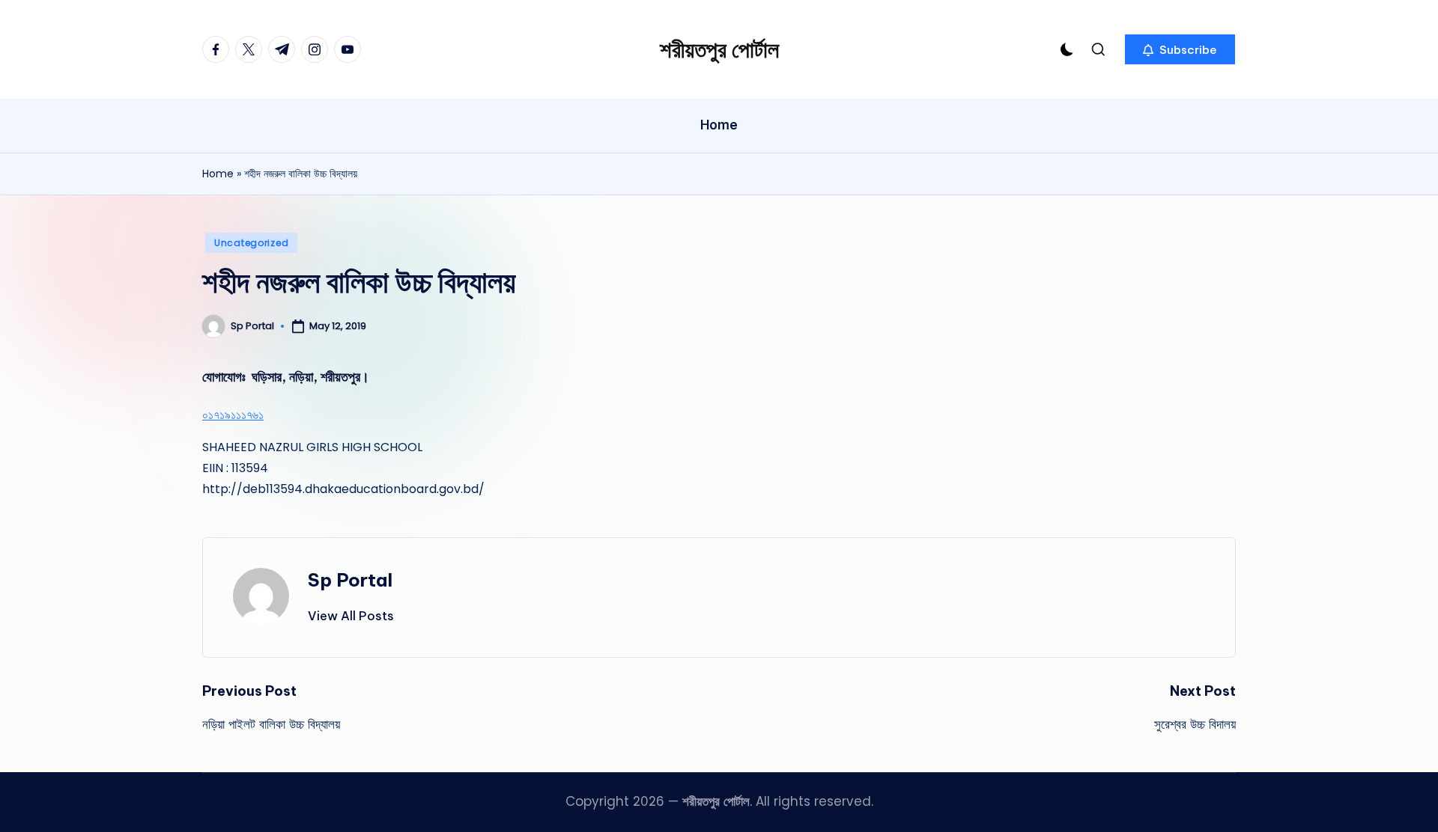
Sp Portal (350, 580)
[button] (1180, 49)
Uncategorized (251, 242)
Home (218, 173)
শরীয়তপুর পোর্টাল (719, 49)
